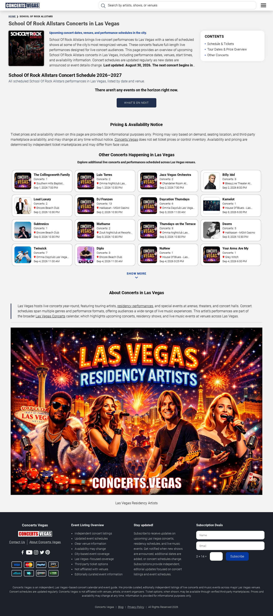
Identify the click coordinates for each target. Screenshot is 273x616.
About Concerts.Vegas (45, 542)
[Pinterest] (47, 553)
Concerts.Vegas (126, 140)
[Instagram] (36, 553)
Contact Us (17, 542)
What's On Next (136, 102)
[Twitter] (42, 553)
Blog (120, 607)
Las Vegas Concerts (50, 316)
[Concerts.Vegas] (35, 534)
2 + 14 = (201, 556)
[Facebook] (22, 553)
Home (12, 16)
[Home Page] (22, 5)
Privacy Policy (136, 607)
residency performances (135, 306)
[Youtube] (29, 553)
